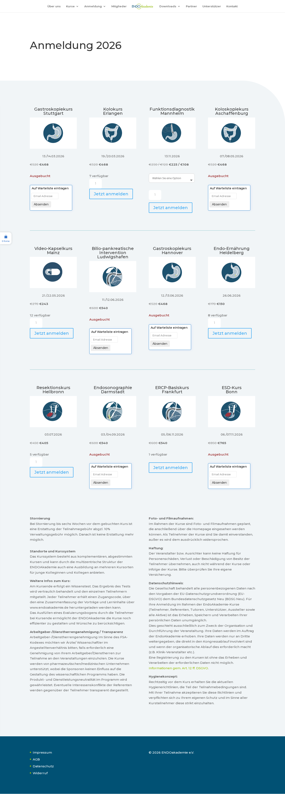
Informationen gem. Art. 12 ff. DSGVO (178, 668)
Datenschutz (43, 766)
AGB (36, 759)
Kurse (70, 6)
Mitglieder (119, 6)
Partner (191, 6)
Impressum (42, 752)
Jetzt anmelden (111, 193)
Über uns (54, 6)
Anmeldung (93, 6)
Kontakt (232, 6)
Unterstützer (211, 6)
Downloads (167, 6)
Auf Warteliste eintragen (50, 188)
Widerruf (40, 773)
